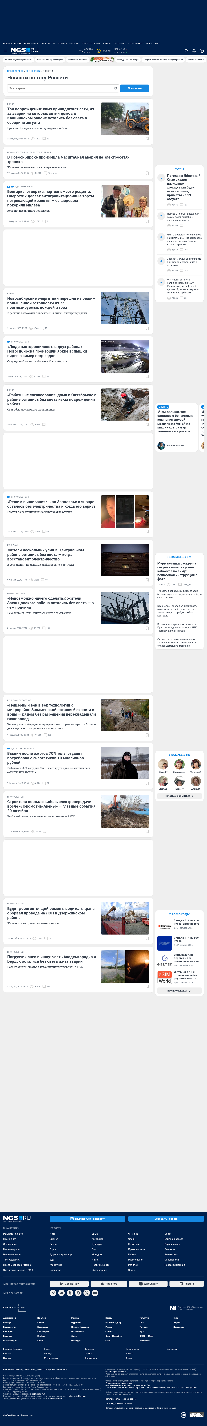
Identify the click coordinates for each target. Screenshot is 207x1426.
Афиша (107, 43)
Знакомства (48, 43)
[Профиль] (202, 50)
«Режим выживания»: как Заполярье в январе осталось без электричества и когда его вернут (51, 504)
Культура (97, 1244)
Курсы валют (136, 43)
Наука (95, 1259)
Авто (52, 1233)
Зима (95, 1233)
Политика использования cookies (120, 1399)
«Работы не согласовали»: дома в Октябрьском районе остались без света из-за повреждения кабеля (51, 399)
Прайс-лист (9, 1239)
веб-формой (56, 1398)
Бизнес (54, 1239)
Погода (62, 43)
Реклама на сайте (13, 1233)
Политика (134, 1244)
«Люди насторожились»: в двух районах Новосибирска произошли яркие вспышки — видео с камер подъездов (49, 351)
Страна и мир (172, 1244)
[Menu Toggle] (5, 50)
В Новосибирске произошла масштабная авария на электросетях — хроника (70, 159)
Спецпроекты (172, 1259)
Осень (131, 1239)
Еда (52, 1259)
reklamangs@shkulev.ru (115, 1372)
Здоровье (55, 1270)
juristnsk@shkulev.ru (77, 1396)
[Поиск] (186, 50)
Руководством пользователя (118, 1383)
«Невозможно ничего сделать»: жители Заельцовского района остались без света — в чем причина (50, 603)
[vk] (61, 1293)
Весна (53, 1244)
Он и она (133, 1233)
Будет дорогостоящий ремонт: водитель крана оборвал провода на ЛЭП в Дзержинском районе (51, 913)
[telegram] (53, 1293)
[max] (78, 1293)
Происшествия (136, 1249)
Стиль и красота (173, 1239)
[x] (86, 1293)
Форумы (74, 43)
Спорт (167, 1233)
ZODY (158, 43)
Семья (132, 1270)
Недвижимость (12, 43)
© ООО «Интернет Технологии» (18, 1415)
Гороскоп (119, 43)
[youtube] (95, 1293)
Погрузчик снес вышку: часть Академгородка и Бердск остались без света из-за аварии (51, 959)
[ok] (70, 1293)
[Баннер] (102, 60)
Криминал (98, 1239)
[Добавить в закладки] (147, 139)
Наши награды (11, 1249)
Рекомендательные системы (118, 1403)
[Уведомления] (194, 50)
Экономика (171, 1254)
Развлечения (135, 1259)
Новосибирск (15, 71)
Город (53, 1249)
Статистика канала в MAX (18, 1270)
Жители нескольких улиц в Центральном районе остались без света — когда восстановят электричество (45, 554)
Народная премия (174, 1264)
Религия (133, 1264)
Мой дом (97, 1254)
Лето (94, 1249)
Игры (149, 43)
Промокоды (31, 43)
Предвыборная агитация (17, 1264)
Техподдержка (11, 1259)
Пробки (104, 50)
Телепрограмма (91, 43)
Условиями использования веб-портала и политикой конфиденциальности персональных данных (151, 1387)
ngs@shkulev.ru (38, 1394)
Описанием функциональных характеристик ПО (127, 1385)
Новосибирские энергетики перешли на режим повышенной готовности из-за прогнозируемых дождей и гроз (51, 303)
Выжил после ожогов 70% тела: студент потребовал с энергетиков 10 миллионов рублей (45, 758)
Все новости (33, 71)
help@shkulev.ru (24, 1398)
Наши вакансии (12, 1254)
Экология (169, 1249)
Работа (132, 1254)
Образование (99, 1270)
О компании (10, 1244)
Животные (56, 1264)
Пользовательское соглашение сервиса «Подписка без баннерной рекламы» (141, 1408)
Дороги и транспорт (61, 1254)
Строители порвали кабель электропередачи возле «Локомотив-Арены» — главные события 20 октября (51, 806)
